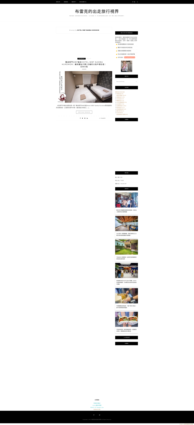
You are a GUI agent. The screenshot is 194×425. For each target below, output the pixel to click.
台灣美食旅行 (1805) (121, 105)
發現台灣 (58, 1)
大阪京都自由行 (81, 58)
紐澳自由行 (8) (120, 93)
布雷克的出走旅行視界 (97, 11)
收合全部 (122, 92)
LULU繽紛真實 (97, 405)
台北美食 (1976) (120, 104)
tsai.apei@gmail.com (129, 57)
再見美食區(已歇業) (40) (122, 114)
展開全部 (117, 92)
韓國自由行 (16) (120, 100)
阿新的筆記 (97, 403)
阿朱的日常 (97, 409)
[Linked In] (87, 118)
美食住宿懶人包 (82, 1)
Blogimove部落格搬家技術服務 (186, 424)
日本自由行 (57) (120, 98)
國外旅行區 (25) (120, 111)
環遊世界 (74, 1)
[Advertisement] (84, 47)
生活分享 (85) (120, 112)
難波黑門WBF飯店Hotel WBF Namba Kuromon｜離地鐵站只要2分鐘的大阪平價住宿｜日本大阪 (84, 64)
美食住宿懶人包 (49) (121, 95)
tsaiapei (103, 118)
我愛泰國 (66, 1)
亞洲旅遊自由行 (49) (121, 109)
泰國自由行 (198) (121, 97)
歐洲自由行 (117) (121, 107)
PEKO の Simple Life (97, 407)
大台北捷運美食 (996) (122, 102)
